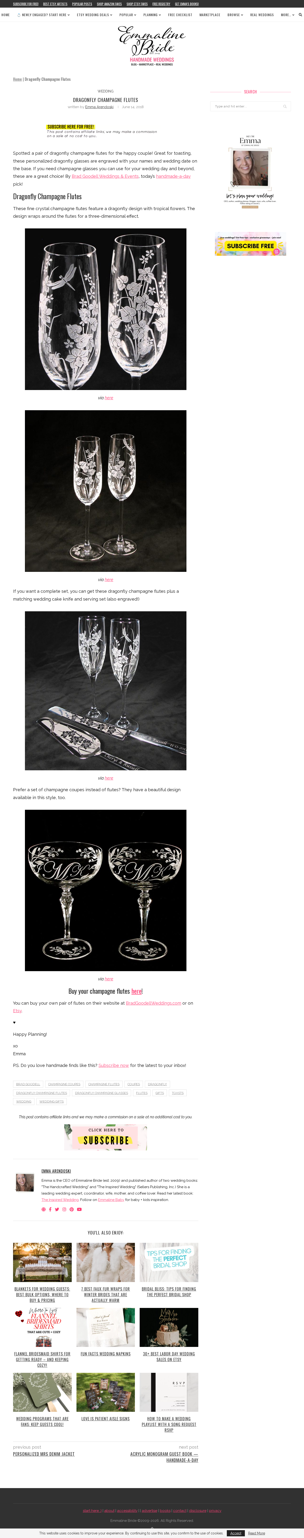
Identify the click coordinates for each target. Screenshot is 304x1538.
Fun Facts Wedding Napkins (106, 1354)
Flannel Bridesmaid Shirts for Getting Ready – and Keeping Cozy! (42, 1359)
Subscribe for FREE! (25, 3)
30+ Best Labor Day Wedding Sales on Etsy (169, 1356)
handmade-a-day (173, 176)
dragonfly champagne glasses (101, 1093)
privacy (215, 1511)
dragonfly (157, 1084)
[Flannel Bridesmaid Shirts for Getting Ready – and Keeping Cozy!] (42, 1327)
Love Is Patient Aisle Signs (105, 1419)
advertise (149, 1511)
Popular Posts (82, 3)
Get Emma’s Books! (187, 3)
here (109, 397)
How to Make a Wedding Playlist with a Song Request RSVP (169, 1424)
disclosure (197, 1511)
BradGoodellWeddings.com (153, 1003)
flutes (141, 1093)
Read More (256, 1533)
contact (179, 1511)
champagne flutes (103, 1084)
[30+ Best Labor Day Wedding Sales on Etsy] (169, 1327)
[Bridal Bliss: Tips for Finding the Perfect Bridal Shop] (169, 1262)
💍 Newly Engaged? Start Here (41, 14)
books (165, 1511)
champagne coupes (64, 1084)
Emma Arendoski (99, 107)
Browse (234, 14)
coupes (134, 1084)
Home (5, 14)
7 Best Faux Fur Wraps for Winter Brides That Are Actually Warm (105, 1294)
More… (286, 14)
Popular (126, 14)
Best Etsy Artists (55, 3)
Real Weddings (262, 14)
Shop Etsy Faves (137, 3)
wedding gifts (51, 1101)
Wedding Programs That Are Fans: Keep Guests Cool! (42, 1421)
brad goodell (28, 1084)
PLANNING (150, 14)
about (109, 1511)
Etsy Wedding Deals (93, 14)
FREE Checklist (180, 14)
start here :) (92, 1511)
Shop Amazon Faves (109, 3)
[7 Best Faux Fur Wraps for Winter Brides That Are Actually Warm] (105, 1262)
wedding (106, 91)
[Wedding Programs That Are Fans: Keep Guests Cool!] (42, 1392)
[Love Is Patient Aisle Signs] (105, 1392)
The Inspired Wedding (60, 1200)
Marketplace (210, 14)
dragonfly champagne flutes (41, 1093)
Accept (235, 1533)
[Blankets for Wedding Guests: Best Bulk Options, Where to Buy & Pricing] (42, 1262)
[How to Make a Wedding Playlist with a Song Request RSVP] (169, 1392)
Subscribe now (114, 1065)
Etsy (17, 1010)
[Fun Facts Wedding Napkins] (105, 1327)
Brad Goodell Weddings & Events (105, 176)
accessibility (127, 1511)
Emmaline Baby (111, 1200)
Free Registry (161, 3)
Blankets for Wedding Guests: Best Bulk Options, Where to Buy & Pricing (42, 1294)
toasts (178, 1093)
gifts (160, 1093)
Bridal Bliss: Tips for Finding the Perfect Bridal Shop (169, 1291)
